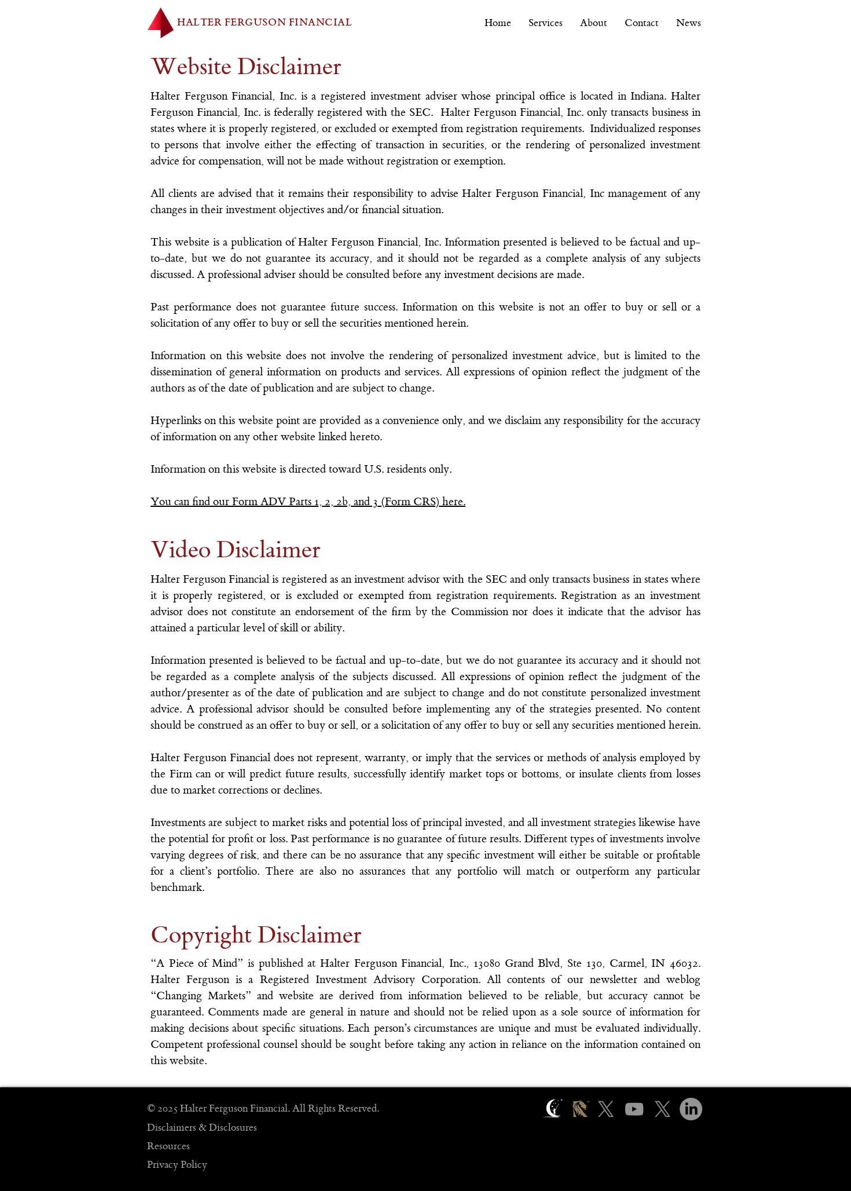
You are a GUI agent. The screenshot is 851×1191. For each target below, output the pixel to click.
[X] (606, 1109)
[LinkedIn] (691, 1109)
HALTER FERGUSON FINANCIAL (265, 22)
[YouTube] (634, 1109)
